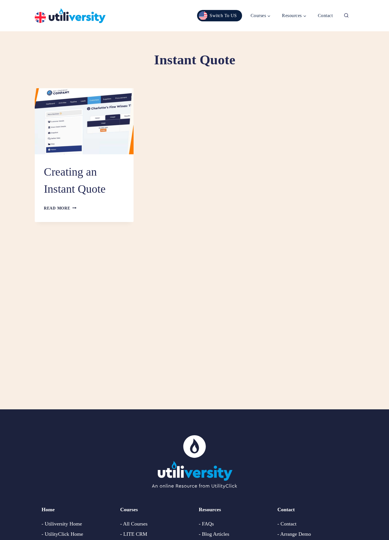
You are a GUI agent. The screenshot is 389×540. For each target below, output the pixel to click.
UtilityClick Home (64, 534)
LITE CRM (135, 534)
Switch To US (223, 15)
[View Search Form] (346, 16)
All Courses (135, 524)
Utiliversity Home (63, 524)
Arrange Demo (295, 534)
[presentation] (84, 121)
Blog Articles (215, 534)
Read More (60, 208)
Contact (325, 15)
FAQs (208, 524)
